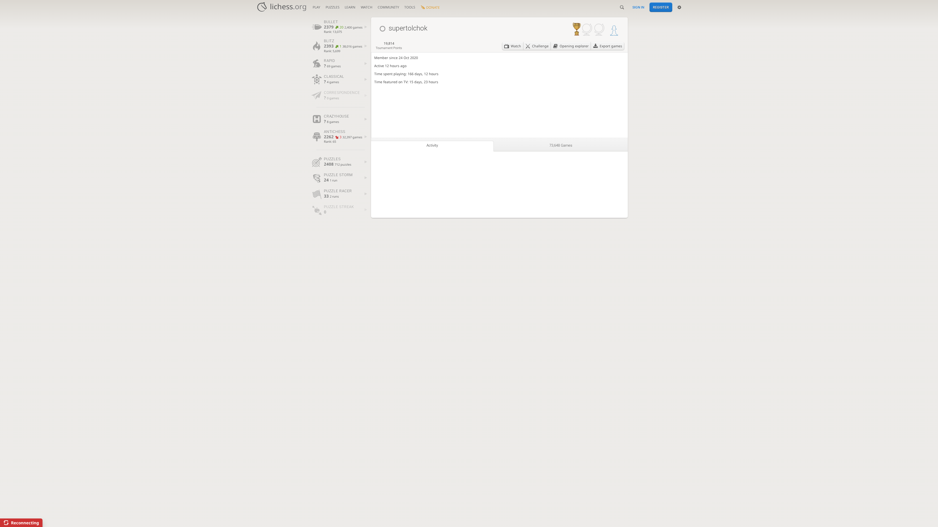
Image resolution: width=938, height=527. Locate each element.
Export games (611, 46)
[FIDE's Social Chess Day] (614, 31)
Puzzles (333, 7)
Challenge (540, 46)
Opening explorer (574, 46)
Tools (409, 7)
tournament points (389, 45)
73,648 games (560, 145)
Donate (433, 7)
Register (661, 7)
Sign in (638, 7)
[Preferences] (679, 7)
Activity (432, 145)
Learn (350, 7)
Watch (366, 7)
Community (388, 7)
